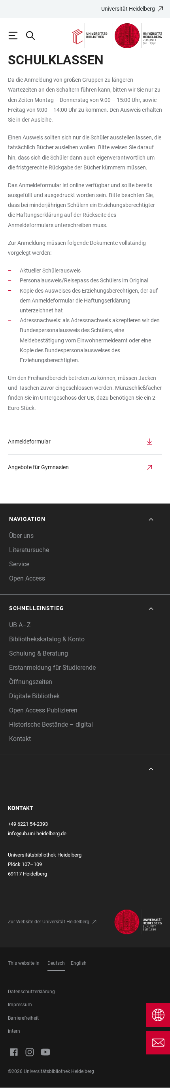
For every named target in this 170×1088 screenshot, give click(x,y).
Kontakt (20, 738)
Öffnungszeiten (30, 682)
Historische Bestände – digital (51, 724)
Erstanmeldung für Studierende (52, 667)
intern (14, 1031)
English (79, 963)
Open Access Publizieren (43, 710)
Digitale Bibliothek (34, 696)
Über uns (21, 535)
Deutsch (56, 963)
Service (19, 564)
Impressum (20, 1004)
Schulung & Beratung (38, 653)
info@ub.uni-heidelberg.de (37, 833)
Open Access (27, 578)
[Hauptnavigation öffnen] (16, 35)
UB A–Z (20, 625)
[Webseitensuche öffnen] (34, 35)
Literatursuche (29, 550)
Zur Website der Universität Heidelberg (48, 922)
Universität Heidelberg (128, 9)
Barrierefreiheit (23, 1018)
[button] (82, 519)
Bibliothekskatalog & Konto (47, 639)
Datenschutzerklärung (31, 991)
